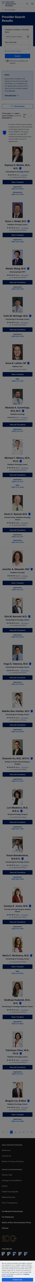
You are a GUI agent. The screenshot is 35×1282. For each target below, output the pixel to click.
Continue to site (17, 1280)
